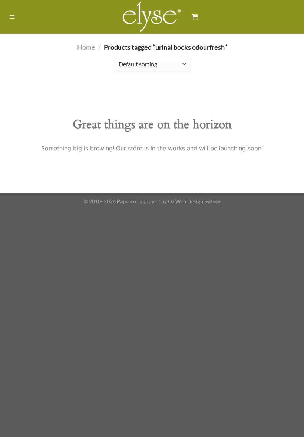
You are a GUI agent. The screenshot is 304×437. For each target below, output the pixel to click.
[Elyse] (152, 17)
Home (86, 47)
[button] (12, 17)
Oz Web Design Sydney (194, 201)
